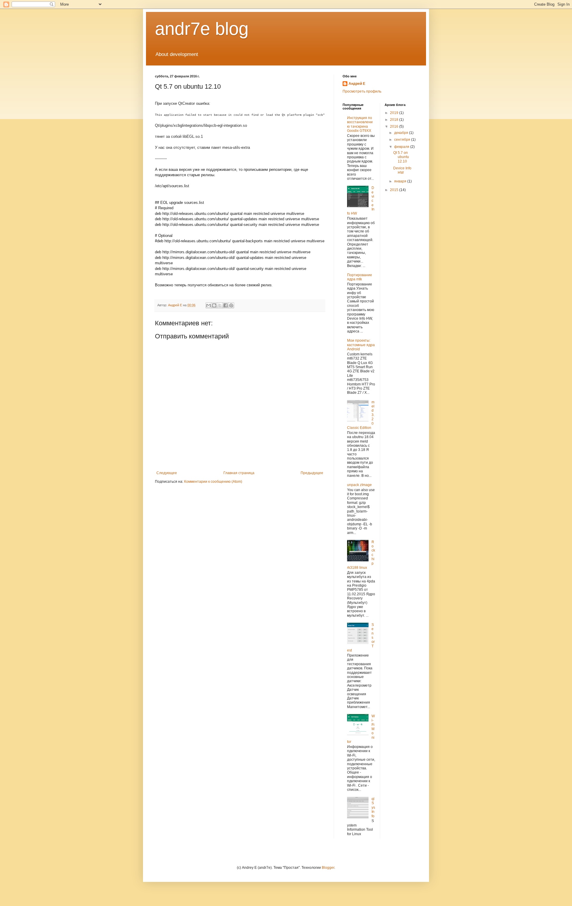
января (400, 181)
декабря (401, 133)
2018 (394, 120)
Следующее (166, 473)
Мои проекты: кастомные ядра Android (361, 344)
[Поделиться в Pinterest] (231, 305)
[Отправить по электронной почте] (209, 305)
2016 (394, 126)
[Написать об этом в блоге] (214, 305)
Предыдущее (312, 473)
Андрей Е (357, 84)
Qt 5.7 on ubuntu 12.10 (401, 157)
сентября (402, 140)
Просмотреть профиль (362, 91)
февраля (402, 147)
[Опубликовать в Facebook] (226, 305)
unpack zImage (359, 485)
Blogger (328, 868)
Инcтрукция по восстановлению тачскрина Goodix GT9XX (360, 124)
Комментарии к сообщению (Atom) (213, 481)
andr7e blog (201, 29)
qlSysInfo (373, 807)
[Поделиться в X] (220, 305)
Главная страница (238, 473)
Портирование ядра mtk (359, 277)
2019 (394, 113)
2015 (394, 190)
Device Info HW (402, 170)
